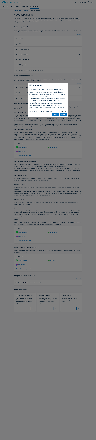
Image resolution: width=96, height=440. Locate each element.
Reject (55, 114)
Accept (63, 114)
